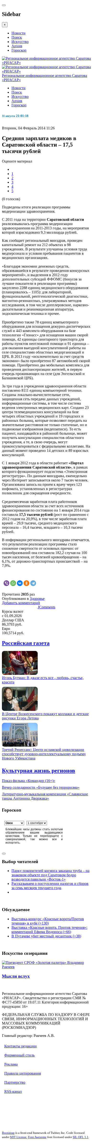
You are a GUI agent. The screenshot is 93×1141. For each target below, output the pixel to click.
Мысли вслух (16, 976)
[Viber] (6, 583)
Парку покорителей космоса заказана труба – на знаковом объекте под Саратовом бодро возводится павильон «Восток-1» (50, 875)
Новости (18, 33)
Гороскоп (18, 50)
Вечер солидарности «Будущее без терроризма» (40, 787)
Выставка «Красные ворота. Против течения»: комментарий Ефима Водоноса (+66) (49, 929)
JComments (46, 607)
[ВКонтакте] (20, 583)
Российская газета (26, 643)
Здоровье (37, 599)
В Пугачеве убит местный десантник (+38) (46, 936)
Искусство (20, 42)
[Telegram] (33, 583)
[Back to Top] (4, 853)
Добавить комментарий (21, 603)
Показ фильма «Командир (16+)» (28, 781)
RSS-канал (13, 1091)
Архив (16, 46)
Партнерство (14, 1082)
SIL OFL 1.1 (80, 1137)
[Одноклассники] (26, 583)
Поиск (16, 37)
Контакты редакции (20, 1046)
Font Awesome (37, 1137)
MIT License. (18, 1137)
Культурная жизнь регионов (38, 770)
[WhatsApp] (13, 583)
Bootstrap (8, 1133)
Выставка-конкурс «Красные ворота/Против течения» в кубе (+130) (47, 921)
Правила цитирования (22, 1073)
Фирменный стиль (19, 1055)
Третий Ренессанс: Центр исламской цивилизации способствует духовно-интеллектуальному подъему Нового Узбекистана (44, 754)
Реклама (11, 1064)
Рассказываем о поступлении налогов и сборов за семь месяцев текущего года (49, 886)
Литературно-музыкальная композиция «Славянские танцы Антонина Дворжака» (45, 796)
